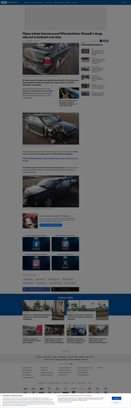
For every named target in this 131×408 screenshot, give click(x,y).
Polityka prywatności (21, 405)
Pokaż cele (116, 402)
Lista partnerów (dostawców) (65, 402)
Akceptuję (116, 398)
